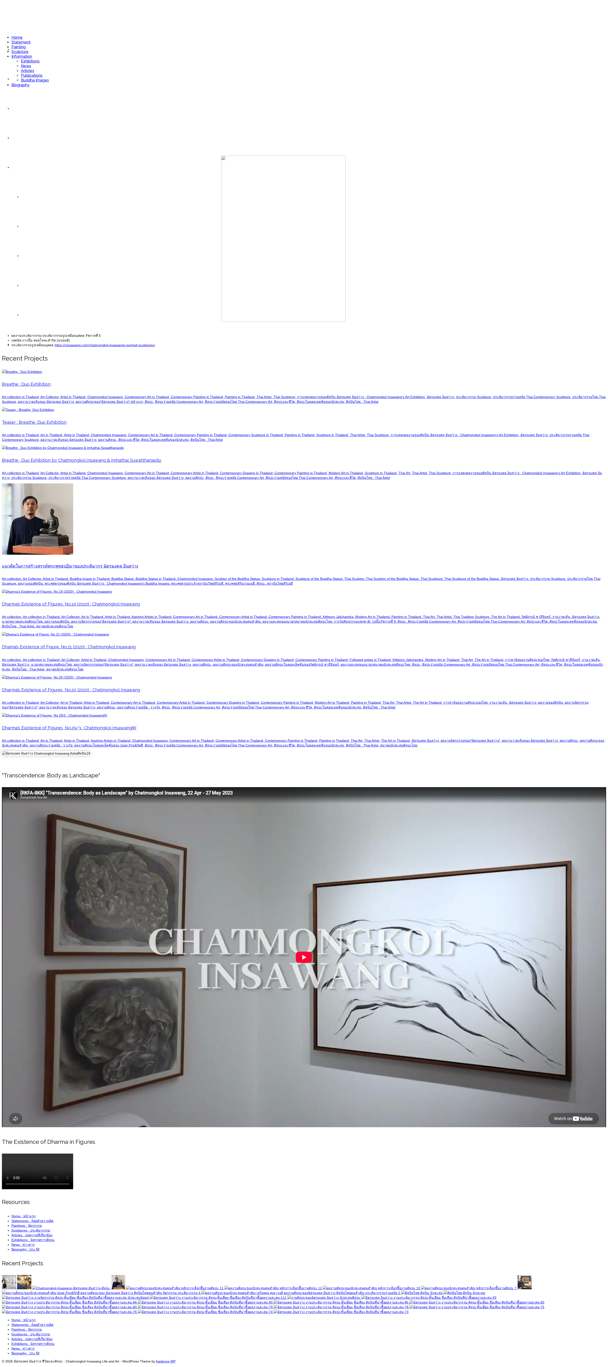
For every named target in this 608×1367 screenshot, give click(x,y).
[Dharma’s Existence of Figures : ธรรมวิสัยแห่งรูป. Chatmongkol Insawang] (324, 1298)
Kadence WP (166, 1361)
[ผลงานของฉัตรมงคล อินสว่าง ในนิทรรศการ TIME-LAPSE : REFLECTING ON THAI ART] (525, 1288)
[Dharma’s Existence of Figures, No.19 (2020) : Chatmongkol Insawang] (175, 1288)
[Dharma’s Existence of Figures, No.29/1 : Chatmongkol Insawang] (464, 1293)
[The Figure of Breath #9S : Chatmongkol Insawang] (341, 1302)
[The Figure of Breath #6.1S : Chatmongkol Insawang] (341, 1312)
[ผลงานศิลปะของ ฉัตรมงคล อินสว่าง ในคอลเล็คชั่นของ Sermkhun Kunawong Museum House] (301, 1293)
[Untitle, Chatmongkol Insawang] (76, 1298)
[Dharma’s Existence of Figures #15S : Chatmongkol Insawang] (70, 1302)
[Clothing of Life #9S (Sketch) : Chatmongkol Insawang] (428, 1298)
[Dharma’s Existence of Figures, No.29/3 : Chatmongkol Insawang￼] (469, 1288)
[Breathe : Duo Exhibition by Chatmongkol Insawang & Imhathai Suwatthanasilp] (71, 1288)
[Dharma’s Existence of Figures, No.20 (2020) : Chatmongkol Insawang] (372, 1288)
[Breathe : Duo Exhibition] (9, 1288)
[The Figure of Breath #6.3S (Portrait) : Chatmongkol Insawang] (70, 1312)
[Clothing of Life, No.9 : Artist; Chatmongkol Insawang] (218, 1298)
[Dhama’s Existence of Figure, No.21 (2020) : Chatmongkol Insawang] (273, 1288)
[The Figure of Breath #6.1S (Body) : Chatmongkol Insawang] (206, 1307)
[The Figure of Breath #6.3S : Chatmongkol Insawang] (476, 1307)
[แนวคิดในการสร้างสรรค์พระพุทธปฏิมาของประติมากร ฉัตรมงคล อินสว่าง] (118, 1288)
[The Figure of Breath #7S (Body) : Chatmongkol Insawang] (476, 1302)
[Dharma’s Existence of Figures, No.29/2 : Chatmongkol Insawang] (422, 1293)
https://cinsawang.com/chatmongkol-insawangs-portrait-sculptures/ (105, 345)
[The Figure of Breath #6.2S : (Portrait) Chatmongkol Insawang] (206, 1312)
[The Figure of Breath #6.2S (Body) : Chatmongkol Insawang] (341, 1307)
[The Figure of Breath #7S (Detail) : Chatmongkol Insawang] (70, 1307)
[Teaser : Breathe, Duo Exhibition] (24, 1288)
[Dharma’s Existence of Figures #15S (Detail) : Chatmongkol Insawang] (206, 1302)
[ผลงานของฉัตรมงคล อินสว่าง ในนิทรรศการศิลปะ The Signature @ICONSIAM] (101, 1293)
